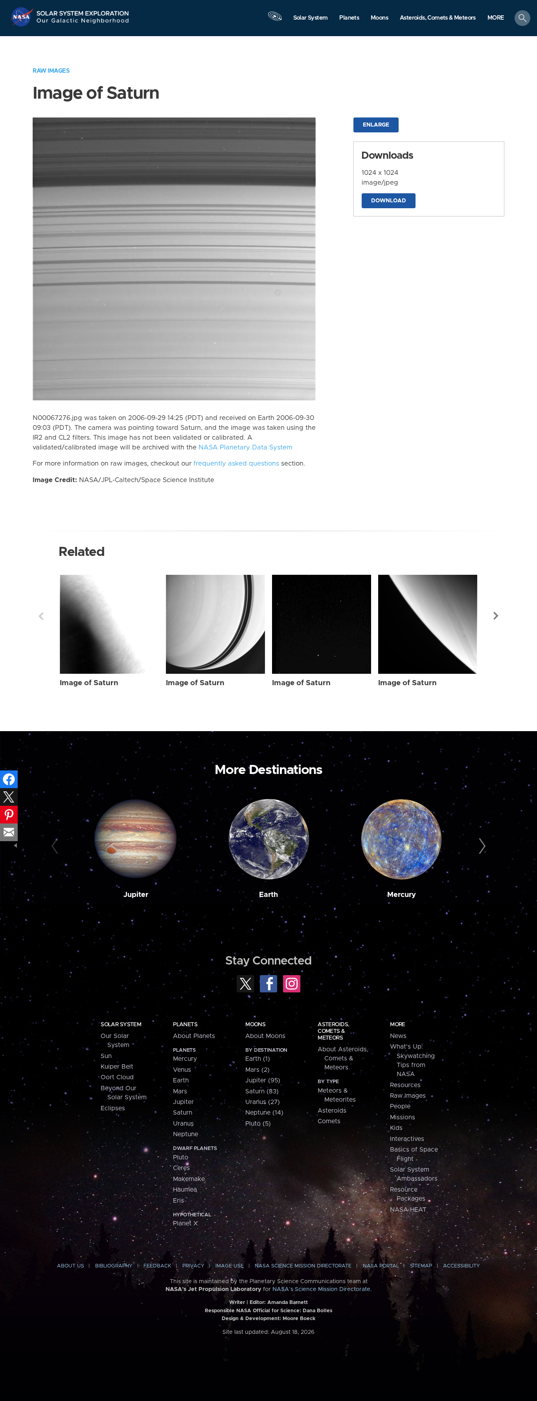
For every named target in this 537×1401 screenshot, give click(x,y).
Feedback (157, 1266)
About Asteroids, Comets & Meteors (343, 1058)
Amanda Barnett (287, 1302)
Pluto (180, 1157)
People (400, 1106)
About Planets (194, 1036)
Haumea (185, 1189)
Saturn (182, 1112)
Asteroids (332, 1111)
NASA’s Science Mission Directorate (321, 1289)
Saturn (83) (262, 1091)
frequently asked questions (236, 463)
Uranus (183, 1123)
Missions (402, 1117)
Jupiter (135, 895)
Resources (405, 1085)
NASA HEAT (408, 1210)
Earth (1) (257, 1059)
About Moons (265, 1036)
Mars (180, 1091)
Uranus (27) (262, 1102)
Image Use (229, 1266)
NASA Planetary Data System (245, 447)
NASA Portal (381, 1266)
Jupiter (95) (262, 1080)
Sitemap (421, 1266)
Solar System (121, 1024)
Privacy (193, 1266)
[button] (496, 18)
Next (496, 616)
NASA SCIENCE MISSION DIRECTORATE (303, 1266)
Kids (396, 1128)
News (398, 1036)
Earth (268, 895)
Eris (178, 1200)
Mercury (401, 895)
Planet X (185, 1223)
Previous (41, 616)
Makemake (189, 1179)
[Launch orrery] (275, 20)
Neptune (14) (264, 1112)
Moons (255, 1024)
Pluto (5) (258, 1123)
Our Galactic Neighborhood (83, 22)
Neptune (185, 1134)
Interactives (407, 1139)
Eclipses (113, 1108)
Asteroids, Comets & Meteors (333, 1031)
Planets (185, 1024)
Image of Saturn (89, 683)
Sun (106, 1056)
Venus (182, 1070)
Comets (329, 1121)
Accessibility (461, 1266)
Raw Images (51, 71)
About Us (70, 1266)
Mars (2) (257, 1070)
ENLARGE (376, 125)
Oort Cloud (117, 1077)
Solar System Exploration (83, 11)
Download (388, 201)
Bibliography (113, 1266)
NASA (23, 17)
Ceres (181, 1168)
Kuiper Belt (117, 1067)
